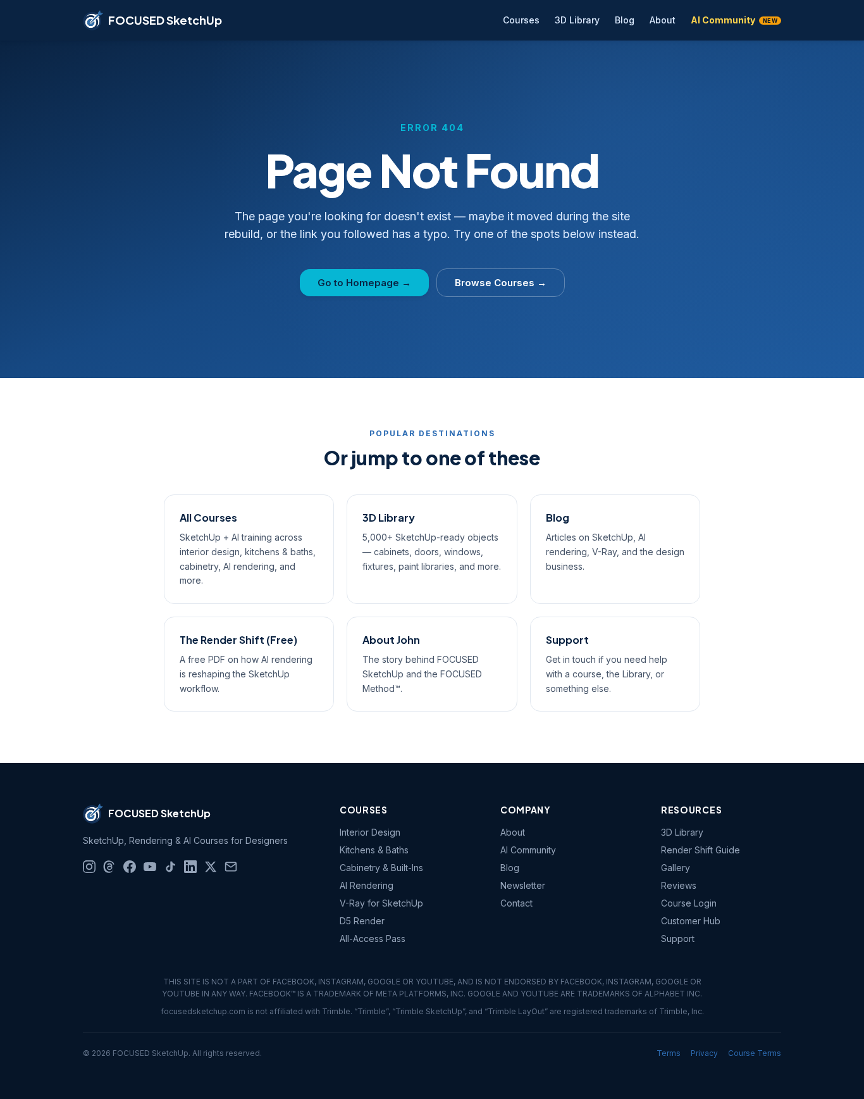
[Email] (231, 866)
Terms (669, 1053)
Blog (624, 20)
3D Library (577, 20)
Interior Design (370, 832)
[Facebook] (129, 866)
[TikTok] (170, 866)
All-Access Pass (372, 938)
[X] (210, 866)
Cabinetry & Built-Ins (381, 867)
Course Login (689, 903)
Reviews (678, 885)
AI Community (734, 20)
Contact (516, 903)
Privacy (704, 1053)
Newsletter (522, 885)
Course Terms (754, 1053)
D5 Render (362, 920)
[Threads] (109, 866)
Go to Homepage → (364, 283)
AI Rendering (366, 885)
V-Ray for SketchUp (381, 903)
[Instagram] (89, 866)
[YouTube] (150, 866)
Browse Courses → (500, 283)
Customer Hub (690, 920)
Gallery (675, 867)
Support (677, 938)
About (663, 20)
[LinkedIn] (190, 866)
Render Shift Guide (700, 850)
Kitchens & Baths (374, 850)
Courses (521, 20)
